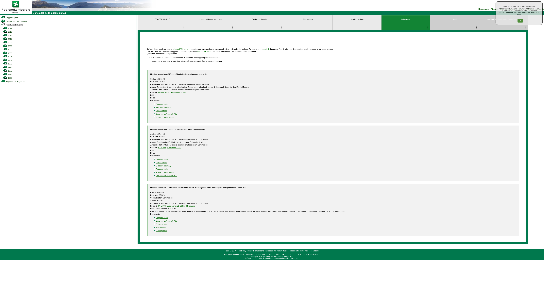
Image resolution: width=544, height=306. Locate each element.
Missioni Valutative (180, 49)
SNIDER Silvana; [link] (164, 93)
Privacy (249, 251)
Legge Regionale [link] (12, 18)
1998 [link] (10, 53)
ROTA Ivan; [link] (162, 148)
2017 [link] (10, 28)
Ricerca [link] (494, 9)
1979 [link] (10, 64)
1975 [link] (10, 71)
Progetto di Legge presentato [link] (210, 19)
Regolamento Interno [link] (14, 25)
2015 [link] (10, 32)
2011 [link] (10, 39)
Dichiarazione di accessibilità (264, 251)
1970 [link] (10, 78)
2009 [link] (10, 43)
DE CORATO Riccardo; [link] (186, 206)
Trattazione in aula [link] (259, 19)
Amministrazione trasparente (288, 251)
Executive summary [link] (163, 108)
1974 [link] (10, 75)
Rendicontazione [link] (357, 19)
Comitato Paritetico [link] (205, 51)
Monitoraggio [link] (308, 19)
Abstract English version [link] (165, 117)
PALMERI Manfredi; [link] (178, 93)
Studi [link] (455, 19)
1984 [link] (10, 60)
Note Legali (230, 251)
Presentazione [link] (161, 111)
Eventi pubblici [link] (161, 228)
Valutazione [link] (405, 19)
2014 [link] (10, 36)
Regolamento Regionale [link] (15, 82)
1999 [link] (10, 50)
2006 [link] (10, 46)
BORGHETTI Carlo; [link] (174, 148)
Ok (520, 21)
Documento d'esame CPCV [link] (166, 114)
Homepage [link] (483, 9)
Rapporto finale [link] (162, 104)
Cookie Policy (240, 251)
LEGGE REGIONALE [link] (162, 19)
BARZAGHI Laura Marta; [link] (167, 206)
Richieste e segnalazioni (309, 251)
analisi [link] (266, 49)
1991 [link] (10, 57)
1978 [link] (10, 67)
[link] (16, 14)
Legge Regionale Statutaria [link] (16, 21)
